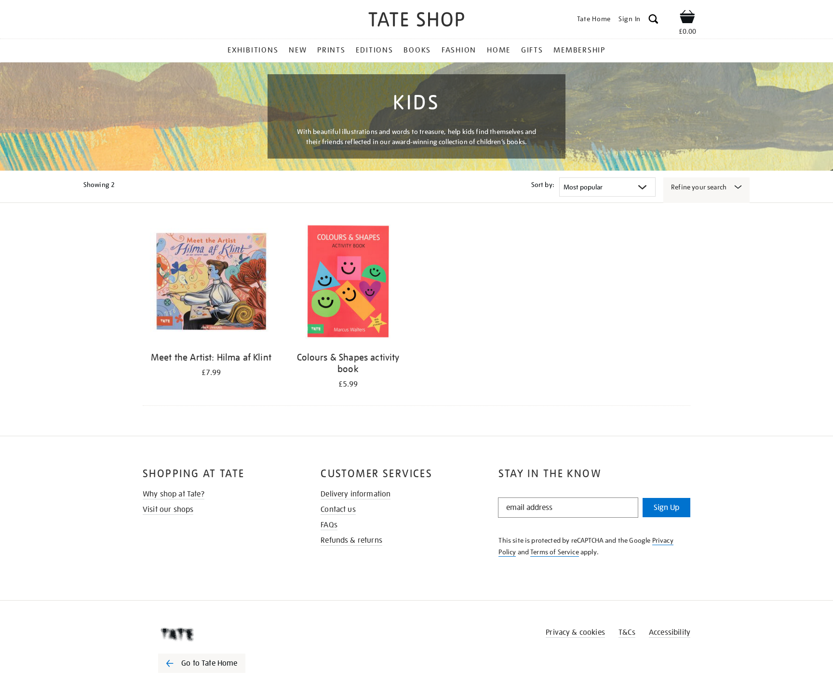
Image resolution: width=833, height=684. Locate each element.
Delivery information (355, 494)
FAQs (329, 525)
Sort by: (542, 184)
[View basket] (687, 18)
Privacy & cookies (575, 632)
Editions (374, 50)
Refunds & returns (351, 540)
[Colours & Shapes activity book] (348, 284)
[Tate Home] (219, 634)
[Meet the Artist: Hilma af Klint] (211, 284)
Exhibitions (253, 50)
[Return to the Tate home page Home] (416, 21)
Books (417, 50)
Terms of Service (554, 552)
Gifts (532, 50)
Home (499, 50)
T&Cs (626, 632)
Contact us (338, 509)
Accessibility (669, 632)
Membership (579, 50)
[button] (653, 20)
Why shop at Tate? (173, 494)
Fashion (459, 50)
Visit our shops (168, 509)
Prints (331, 50)
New (298, 50)
